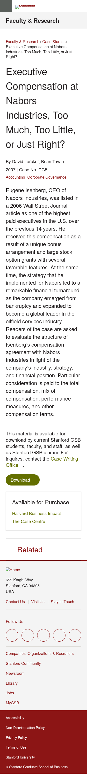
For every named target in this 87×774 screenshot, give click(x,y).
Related (30, 549)
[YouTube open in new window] (59, 635)
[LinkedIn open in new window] (75, 635)
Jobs (10, 693)
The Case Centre (30, 521)
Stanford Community (23, 663)
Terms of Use (17, 747)
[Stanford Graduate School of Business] (27, 7)
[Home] (13, 569)
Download (20, 480)
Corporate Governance (46, 177)
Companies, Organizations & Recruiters (40, 653)
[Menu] (6, 6)
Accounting (15, 177)
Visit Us (37, 601)
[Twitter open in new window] (12, 635)
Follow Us (14, 621)
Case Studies (53, 41)
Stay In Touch (62, 601)
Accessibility (16, 717)
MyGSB (14, 703)
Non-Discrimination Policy (27, 727)
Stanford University (22, 757)
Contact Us (15, 601)
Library (12, 683)
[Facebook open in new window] (28, 635)
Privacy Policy (18, 737)
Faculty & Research (32, 20)
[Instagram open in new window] (43, 635)
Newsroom (15, 673)
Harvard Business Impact (38, 513)
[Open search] (81, 6)
